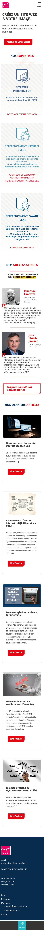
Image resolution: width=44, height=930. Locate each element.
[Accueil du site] (5, 5)
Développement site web (22, 114)
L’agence (5, 903)
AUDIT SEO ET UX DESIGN (22, 175)
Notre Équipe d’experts (16, 906)
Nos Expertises (13, 910)
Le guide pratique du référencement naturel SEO (21, 789)
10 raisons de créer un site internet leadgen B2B (21, 444)
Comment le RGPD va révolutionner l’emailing (20, 703)
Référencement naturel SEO (22, 181)
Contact (4, 914)
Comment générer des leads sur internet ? (21, 613)
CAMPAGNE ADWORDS (22, 247)
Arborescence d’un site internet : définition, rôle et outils (22, 523)
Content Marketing (22, 177)
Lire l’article (16, 471)
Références (6, 899)
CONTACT (22, 927)
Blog (3, 895)
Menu (39, 7)
